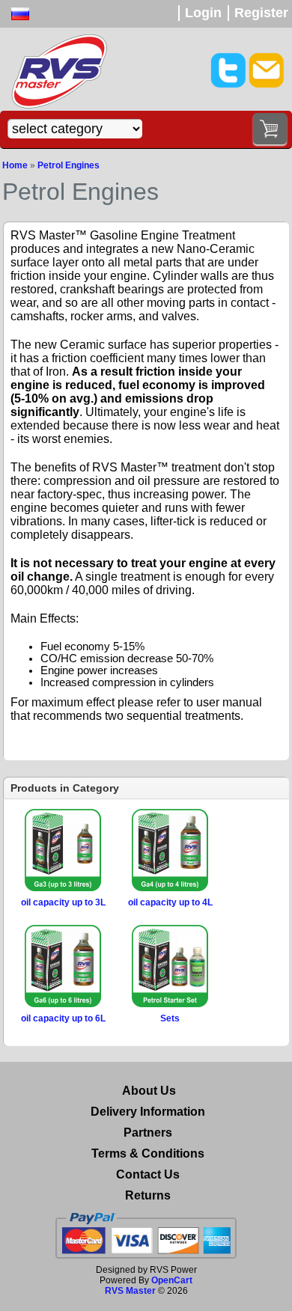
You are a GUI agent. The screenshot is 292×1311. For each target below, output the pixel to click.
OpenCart (171, 1280)
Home (15, 165)
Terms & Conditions (147, 1153)
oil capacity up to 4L (170, 902)
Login (203, 12)
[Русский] (20, 13)
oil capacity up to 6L (63, 1018)
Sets (170, 1018)
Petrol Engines (68, 165)
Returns (148, 1195)
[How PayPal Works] (146, 1235)
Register (261, 12)
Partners (148, 1132)
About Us (149, 1090)
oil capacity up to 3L (63, 902)
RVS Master (130, 1291)
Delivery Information (148, 1111)
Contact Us (148, 1174)
